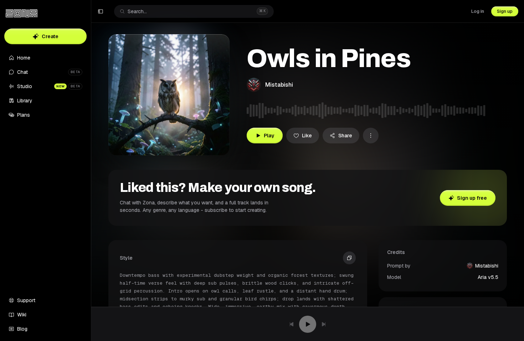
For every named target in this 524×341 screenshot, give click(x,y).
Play (269, 135)
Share (345, 135)
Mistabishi (279, 84)
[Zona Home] (21, 13)
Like (307, 135)
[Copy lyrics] (349, 257)
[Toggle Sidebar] (91, 170)
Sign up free (472, 198)
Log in (477, 11)
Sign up (505, 11)
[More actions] (371, 135)
